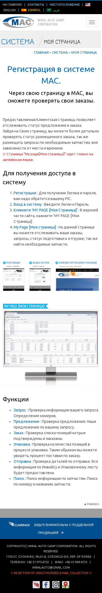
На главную (12, 4)
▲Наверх (91, 504)
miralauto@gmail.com (51, 567)
